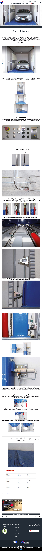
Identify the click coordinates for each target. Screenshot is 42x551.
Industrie (12, 3)
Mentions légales (17, 524)
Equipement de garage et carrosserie (15, 1)
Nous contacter (27, 3)
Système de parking (25, 1)
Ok (21, 549)
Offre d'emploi (17, 533)
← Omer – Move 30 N (4, 516)
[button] (21, 2)
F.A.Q (16, 530)
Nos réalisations (17, 3)
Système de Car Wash (32, 1)
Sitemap (16, 536)
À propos (23, 3)
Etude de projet (17, 527)
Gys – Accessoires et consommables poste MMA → (33, 516)
